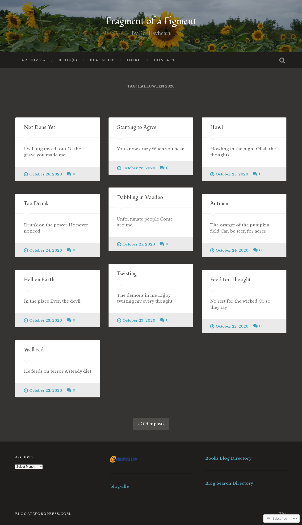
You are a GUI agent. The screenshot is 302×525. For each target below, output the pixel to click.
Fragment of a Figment (151, 21)
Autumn (219, 203)
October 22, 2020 (232, 326)
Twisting (127, 273)
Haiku (134, 60)
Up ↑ (282, 514)
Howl (216, 127)
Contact (165, 60)
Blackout (102, 60)
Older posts (152, 423)
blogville (119, 486)
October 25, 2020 (232, 174)
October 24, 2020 (45, 250)
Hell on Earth (39, 279)
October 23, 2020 (138, 320)
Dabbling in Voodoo (140, 197)
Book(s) (68, 60)
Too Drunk (36, 203)
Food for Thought (230, 279)
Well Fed (34, 350)
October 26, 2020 (45, 174)
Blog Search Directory (229, 483)
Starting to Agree (136, 127)
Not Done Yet (39, 127)
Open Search (282, 60)
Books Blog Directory (228, 458)
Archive (31, 60)
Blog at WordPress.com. (43, 514)
